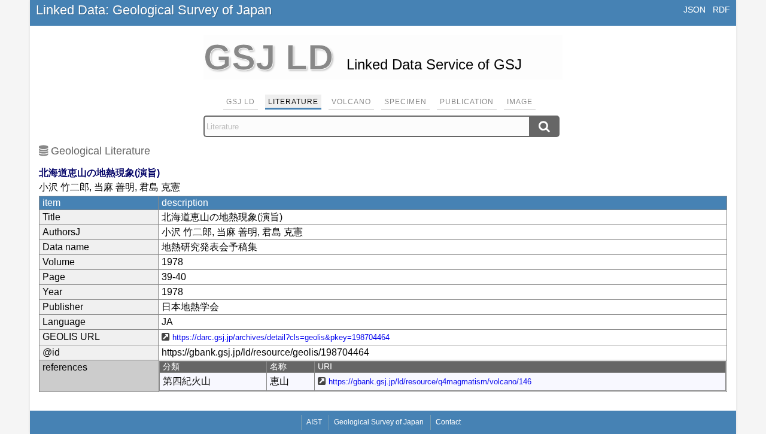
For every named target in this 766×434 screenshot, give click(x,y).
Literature (293, 102)
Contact (448, 422)
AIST (314, 422)
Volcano (351, 102)
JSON (694, 9)
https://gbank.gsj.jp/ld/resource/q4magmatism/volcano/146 (430, 381)
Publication (467, 102)
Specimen (405, 102)
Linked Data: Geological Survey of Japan (154, 9)
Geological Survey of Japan (379, 422)
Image (520, 102)
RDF (721, 9)
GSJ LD (240, 102)
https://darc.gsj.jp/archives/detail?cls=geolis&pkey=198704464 (281, 337)
